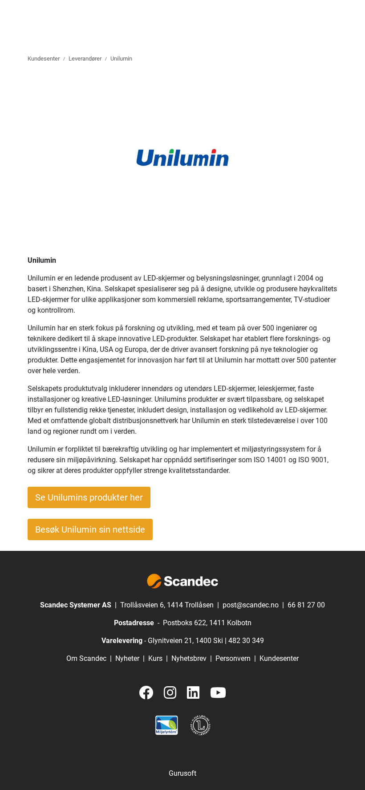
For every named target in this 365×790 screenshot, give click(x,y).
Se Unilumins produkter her (89, 497)
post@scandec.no (251, 605)
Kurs (155, 658)
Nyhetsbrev (189, 658)
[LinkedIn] (193, 693)
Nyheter (127, 658)
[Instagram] (170, 693)
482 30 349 (246, 640)
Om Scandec (86, 658)
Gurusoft (182, 773)
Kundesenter (279, 658)
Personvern (233, 658)
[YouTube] (218, 693)
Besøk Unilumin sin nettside (90, 529)
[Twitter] (146, 693)
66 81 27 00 (306, 605)
